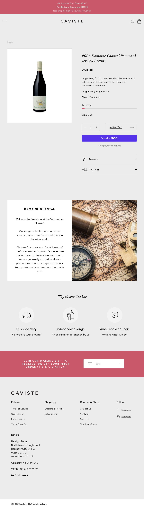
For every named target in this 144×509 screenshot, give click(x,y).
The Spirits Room (88, 424)
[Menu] (5, 21)
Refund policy (18, 419)
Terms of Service (19, 409)
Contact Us (85, 409)
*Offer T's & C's (18, 424)
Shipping (94, 169)
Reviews (93, 159)
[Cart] (140, 21)
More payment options (109, 145)
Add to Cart (116, 127)
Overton (84, 419)
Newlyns (84, 414)
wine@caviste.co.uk (22, 456)
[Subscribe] (118, 363)
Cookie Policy (17, 414)
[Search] (132, 21)
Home (10, 42)
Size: (84, 115)
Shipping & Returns (54, 409)
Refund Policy (51, 414)
